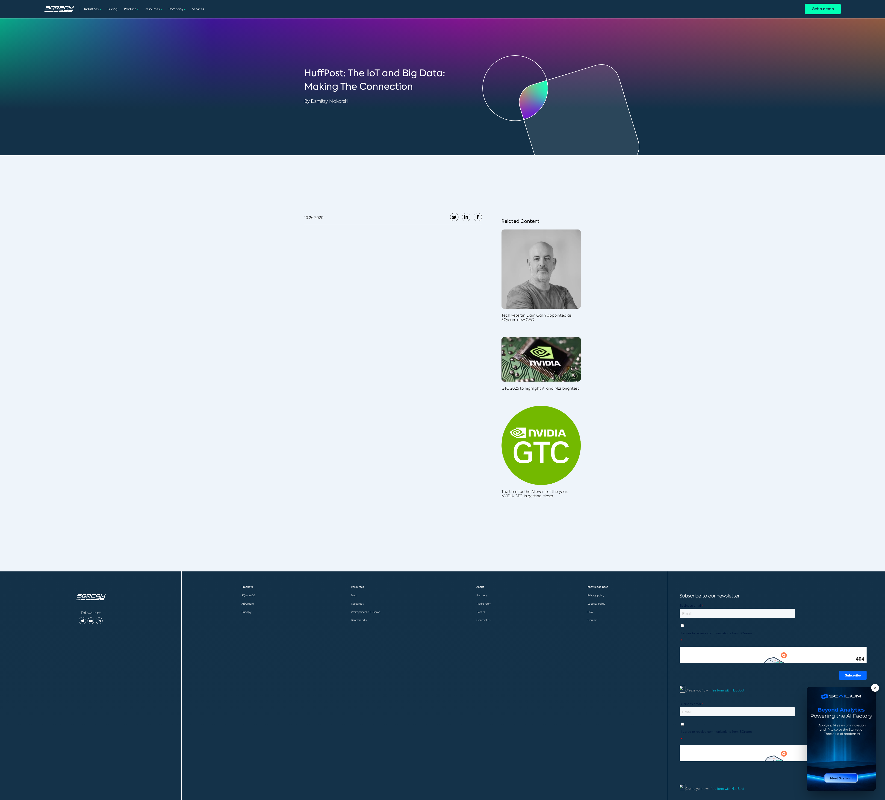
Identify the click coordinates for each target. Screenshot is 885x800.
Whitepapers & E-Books (365, 612)
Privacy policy (595, 595)
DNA (590, 612)
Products (247, 587)
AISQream (248, 603)
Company (175, 9)
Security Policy (596, 603)
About (480, 587)
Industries (91, 9)
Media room (483, 603)
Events (480, 612)
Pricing (112, 9)
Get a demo (823, 9)
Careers (592, 620)
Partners (481, 595)
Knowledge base (597, 587)
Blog (353, 595)
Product (130, 9)
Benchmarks (359, 620)
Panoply (246, 612)
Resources (152, 9)
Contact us (483, 620)
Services (198, 9)
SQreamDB (248, 595)
